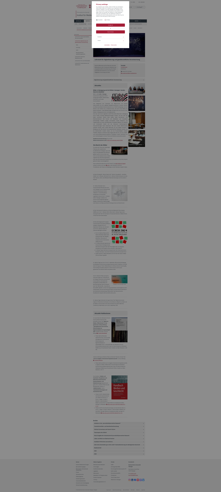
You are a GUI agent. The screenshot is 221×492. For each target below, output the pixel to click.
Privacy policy (114, 44)
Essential (100, 19)
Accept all (110, 25)
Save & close (110, 31)
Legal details (107, 44)
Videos (108, 19)
